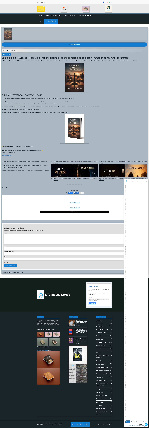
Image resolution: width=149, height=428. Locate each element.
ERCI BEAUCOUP (75, 211)
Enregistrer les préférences (141, 421)
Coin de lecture (100, 346)
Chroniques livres (101, 342)
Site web (5, 256)
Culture (98, 352)
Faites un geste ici (74, 44)
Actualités (99, 321)
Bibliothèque (99, 339)
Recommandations (101, 399)
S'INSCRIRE (92, 303)
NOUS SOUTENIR (74, 208)
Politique (98, 389)
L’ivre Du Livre (41, 2)
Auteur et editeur (101, 332)
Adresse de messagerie (9, 251)
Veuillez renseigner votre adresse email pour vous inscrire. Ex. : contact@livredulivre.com (99, 300)
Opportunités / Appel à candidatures (102, 385)
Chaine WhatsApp (42, 350)
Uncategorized (100, 408)
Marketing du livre (101, 380)
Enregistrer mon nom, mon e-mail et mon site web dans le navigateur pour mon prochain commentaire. (26, 262)
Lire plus (7, 180)
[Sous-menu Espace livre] (63, 15)
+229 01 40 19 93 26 (44, 346)
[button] (146, 181)
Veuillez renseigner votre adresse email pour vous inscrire (98, 294)
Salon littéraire (100, 402)
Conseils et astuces (101, 349)
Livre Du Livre (8, 50)
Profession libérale (101, 395)
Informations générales (102, 370)
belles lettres (99, 336)
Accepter (128, 421)
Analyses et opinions (102, 329)
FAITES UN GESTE (74, 202)
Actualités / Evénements (99, 325)
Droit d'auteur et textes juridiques (102, 356)
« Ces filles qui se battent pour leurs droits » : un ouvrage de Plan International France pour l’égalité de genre (81, 340)
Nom (5, 246)
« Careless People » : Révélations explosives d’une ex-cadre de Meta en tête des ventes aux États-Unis (81, 331)
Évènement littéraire (102, 367)
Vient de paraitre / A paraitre (102, 413)
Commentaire (7, 232)
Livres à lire (6, 54)
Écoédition (99, 361)
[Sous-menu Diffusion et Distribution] (92, 15)
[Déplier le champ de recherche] (40, 21)
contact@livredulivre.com (47, 329)
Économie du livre (101, 364)
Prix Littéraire (100, 392)
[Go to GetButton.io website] (146, 426)
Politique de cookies (132, 425)
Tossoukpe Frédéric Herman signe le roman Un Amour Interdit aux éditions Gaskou (116, 161)
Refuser (132, 421)
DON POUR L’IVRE (80, 424)
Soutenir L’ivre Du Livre (8, 152)
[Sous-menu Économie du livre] (76, 15)
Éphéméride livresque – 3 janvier (14, 272)
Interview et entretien (102, 374)
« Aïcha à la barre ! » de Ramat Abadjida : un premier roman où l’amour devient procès (81, 322)
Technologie (99, 405)
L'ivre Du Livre (57, 295)
